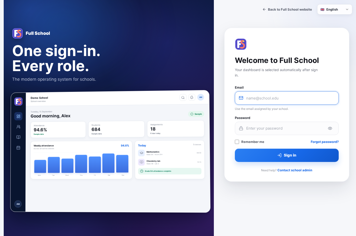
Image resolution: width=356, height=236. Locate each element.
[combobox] (334, 9)
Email (239, 87)
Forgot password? (325, 142)
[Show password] (330, 128)
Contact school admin (294, 170)
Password (242, 118)
